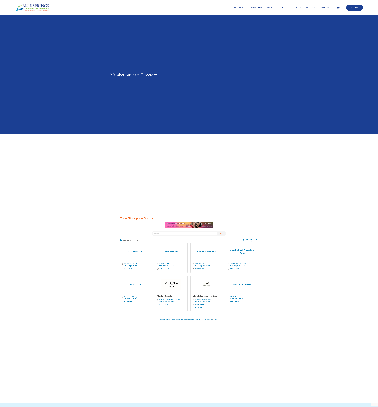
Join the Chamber (354, 7)
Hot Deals (184, 319)
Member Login (325, 8)
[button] (121, 240)
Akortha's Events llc (164, 296)
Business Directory (255, 8)
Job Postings (208, 319)
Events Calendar (175, 319)
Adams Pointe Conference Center (205, 296)
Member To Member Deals (195, 319)
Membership (238, 8)
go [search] (222, 233)
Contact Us (216, 319)
